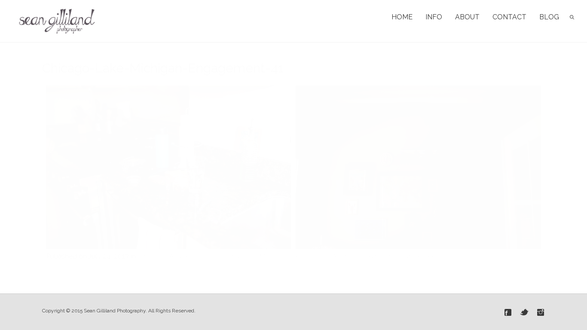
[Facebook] (508, 312)
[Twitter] (524, 312)
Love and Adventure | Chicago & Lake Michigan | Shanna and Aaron (244, 256)
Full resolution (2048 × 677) (393, 256)
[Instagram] (540, 312)
